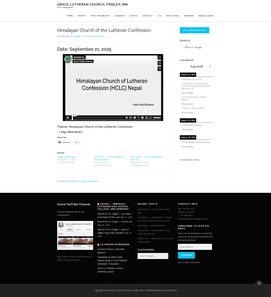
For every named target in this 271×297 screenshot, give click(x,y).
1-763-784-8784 (185, 215)
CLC (160, 16)
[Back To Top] (259, 284)
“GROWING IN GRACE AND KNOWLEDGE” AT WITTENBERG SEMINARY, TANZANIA (112, 260)
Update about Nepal (66, 156)
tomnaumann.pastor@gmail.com (193, 218)
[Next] (210, 66)
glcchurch (99, 36)
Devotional (173, 16)
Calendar (119, 16)
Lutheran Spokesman (114, 244)
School (134, 16)
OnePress (150, 290)
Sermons (189, 16)
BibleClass (93, 181)
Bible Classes (206, 16)
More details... (188, 93)
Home (70, 16)
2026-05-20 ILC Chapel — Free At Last (115, 221)
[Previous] (183, 66)
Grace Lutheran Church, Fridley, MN (92, 4)
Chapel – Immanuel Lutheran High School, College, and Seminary (113, 206)
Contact (148, 16)
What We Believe (100, 16)
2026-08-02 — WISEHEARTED (151, 225)
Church (81, 16)
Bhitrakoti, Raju (77, 181)
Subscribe (186, 255)
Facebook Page (190, 160)
